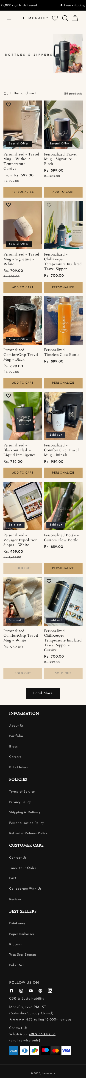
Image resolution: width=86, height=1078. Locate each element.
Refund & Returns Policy (28, 833)
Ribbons (15, 944)
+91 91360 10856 (42, 1034)
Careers (15, 757)
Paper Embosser (21, 934)
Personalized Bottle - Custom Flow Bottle (61, 538)
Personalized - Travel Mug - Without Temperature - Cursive (21, 161)
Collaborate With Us (25, 889)
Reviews (15, 899)
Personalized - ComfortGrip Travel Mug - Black (20, 355)
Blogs (13, 746)
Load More (43, 693)
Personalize (23, 192)
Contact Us (18, 858)
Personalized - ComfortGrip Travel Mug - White (20, 636)
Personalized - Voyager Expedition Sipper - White (20, 540)
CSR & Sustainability (26, 998)
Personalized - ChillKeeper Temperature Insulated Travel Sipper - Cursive (63, 641)
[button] (9, 18)
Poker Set (16, 965)
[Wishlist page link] (55, 18)
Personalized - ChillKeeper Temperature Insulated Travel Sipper (63, 261)
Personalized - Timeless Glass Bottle (62, 352)
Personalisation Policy (26, 823)
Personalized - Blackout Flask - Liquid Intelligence (19, 450)
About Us (16, 725)
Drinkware (17, 923)
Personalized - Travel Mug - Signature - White (21, 259)
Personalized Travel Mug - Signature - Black (60, 159)
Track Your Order (22, 868)
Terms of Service (22, 791)
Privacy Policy (20, 802)
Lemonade (48, 1073)
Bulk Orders (18, 767)
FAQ (12, 878)
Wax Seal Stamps (22, 955)
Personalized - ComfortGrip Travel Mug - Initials (61, 450)
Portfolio (16, 736)
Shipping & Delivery (25, 812)
